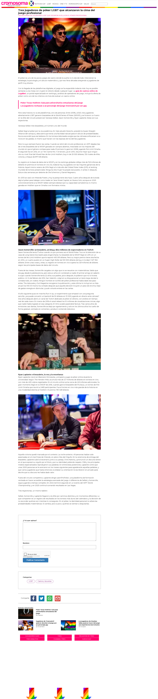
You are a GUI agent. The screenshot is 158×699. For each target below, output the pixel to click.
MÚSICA (55, 4)
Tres (60, 636)
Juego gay (86, 639)
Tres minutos (32, 639)
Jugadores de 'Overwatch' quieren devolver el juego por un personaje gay (46, 623)
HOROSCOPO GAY (75, 4)
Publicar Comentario (36, 560)
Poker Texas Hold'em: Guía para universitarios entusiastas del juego (47, 611)
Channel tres (59, 639)
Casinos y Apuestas (44, 581)
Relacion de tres (86, 636)
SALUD (86, 4)
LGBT (49, 4)
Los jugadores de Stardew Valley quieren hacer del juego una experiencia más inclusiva (89, 623)
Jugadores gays (32, 636)
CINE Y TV (63, 4)
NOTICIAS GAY (40, 4)
